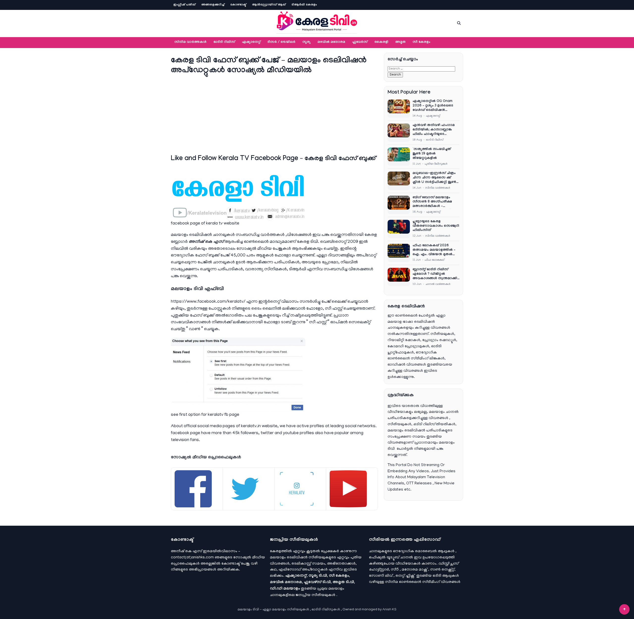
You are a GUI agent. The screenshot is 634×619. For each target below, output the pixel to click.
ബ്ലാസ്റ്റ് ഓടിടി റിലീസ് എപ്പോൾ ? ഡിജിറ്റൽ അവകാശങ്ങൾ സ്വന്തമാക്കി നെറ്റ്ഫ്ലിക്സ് (435, 274)
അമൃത (400, 42)
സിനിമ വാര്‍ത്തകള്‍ (190, 42)
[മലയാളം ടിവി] (317, 22)
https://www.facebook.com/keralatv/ (208, 301)
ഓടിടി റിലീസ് (224, 42)
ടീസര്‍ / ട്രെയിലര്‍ (281, 42)
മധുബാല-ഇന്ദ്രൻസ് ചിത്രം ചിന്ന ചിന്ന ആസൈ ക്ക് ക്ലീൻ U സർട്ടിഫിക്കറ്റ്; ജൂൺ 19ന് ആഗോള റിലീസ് (434, 178)
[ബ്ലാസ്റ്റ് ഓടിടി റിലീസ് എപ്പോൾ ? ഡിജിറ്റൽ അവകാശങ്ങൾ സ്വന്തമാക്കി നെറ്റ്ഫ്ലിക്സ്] (399, 277)
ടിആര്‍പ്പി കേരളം (304, 5)
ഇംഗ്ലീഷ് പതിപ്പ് (184, 5)
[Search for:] (421, 69)
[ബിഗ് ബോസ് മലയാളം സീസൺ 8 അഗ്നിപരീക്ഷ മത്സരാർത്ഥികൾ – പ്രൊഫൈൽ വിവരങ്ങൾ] (399, 205)
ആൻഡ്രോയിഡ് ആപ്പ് (269, 5)
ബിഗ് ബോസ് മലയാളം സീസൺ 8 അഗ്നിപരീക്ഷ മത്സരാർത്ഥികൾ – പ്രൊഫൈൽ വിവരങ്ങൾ (432, 202)
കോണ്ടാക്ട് (238, 5)
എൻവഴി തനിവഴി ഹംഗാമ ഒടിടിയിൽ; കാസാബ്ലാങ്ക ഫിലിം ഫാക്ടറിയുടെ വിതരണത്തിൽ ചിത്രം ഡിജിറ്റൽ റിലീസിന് (434, 130)
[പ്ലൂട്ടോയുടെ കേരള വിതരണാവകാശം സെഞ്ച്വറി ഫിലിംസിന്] (399, 229)
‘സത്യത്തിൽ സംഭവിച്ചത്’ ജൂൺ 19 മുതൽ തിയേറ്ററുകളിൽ (432, 154)
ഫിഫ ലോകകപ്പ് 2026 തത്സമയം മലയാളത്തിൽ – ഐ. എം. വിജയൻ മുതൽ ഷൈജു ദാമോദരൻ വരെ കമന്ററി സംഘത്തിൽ (434, 250)
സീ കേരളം (421, 42)
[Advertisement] (274, 114)
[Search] (459, 23)
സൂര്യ (306, 42)
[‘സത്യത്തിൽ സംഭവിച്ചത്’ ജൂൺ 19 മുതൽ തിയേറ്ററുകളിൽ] (399, 157)
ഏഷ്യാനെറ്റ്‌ (251, 42)
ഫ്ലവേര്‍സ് (360, 42)
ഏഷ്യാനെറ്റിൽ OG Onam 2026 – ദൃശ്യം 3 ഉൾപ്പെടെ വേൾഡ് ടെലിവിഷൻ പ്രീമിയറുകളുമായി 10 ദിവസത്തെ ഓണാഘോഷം (434, 106)
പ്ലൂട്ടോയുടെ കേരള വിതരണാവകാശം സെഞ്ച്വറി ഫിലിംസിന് (436, 226)
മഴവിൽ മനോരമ (331, 42)
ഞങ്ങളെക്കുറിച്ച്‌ (212, 5)
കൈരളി (381, 42)
